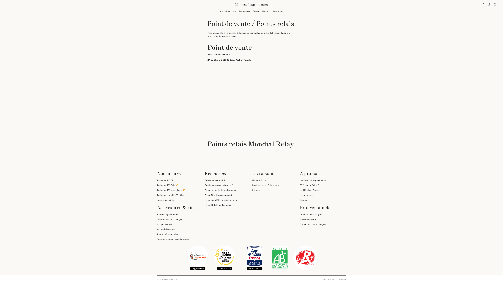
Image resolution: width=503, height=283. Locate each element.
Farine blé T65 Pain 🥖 (167, 185)
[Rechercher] (483, 4)
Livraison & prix (259, 180)
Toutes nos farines (165, 200)
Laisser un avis (306, 195)
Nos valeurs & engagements (313, 180)
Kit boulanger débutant (168, 214)
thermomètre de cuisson (168, 234)
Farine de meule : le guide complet (221, 190)
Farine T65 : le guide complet (218, 195)
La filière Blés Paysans (310, 190)
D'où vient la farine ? (309, 185)
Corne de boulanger (166, 229)
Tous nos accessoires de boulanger (173, 239)
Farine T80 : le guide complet (218, 205)
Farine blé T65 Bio (165, 180)
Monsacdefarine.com (170, 279)
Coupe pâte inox (165, 224)
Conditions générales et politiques (333, 279)
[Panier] (495, 4)
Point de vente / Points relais (265, 185)
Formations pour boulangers (313, 224)
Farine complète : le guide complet (221, 200)
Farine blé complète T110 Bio (170, 195)
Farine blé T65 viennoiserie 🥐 (171, 190)
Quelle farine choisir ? (215, 180)
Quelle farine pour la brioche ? (219, 185)
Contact (304, 200)
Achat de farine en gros (311, 214)
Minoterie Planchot (309, 219)
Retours (255, 190)
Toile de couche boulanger (169, 219)
